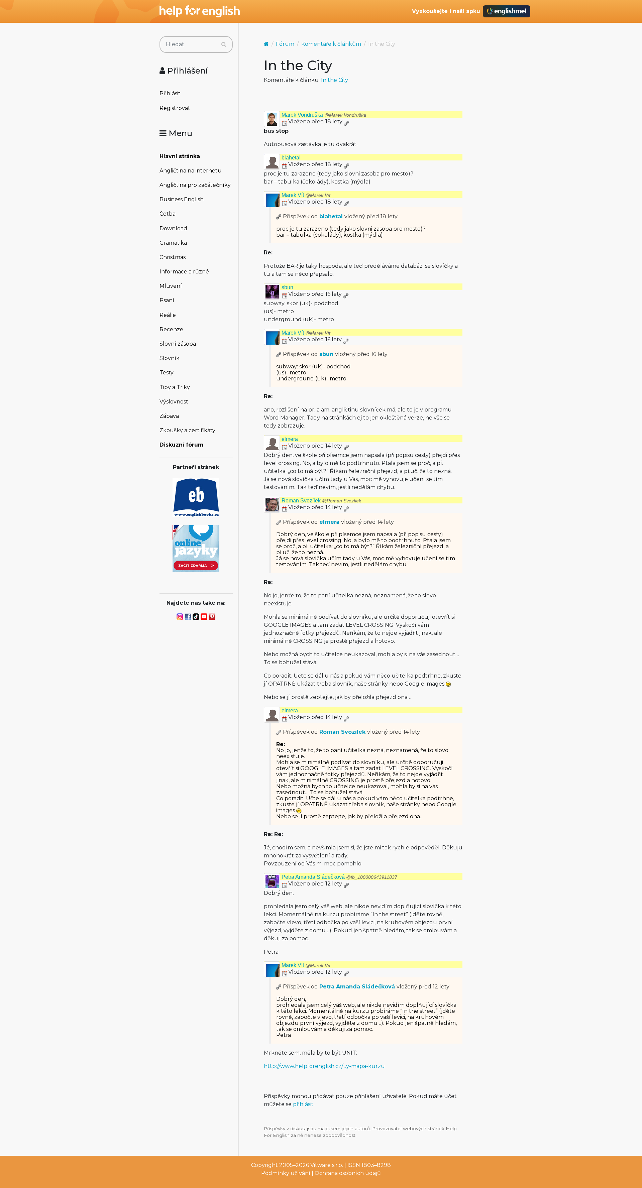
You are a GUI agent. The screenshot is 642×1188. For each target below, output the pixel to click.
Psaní (166, 300)
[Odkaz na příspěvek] (279, 216)
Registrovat (174, 108)
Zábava (169, 416)
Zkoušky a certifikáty (187, 430)
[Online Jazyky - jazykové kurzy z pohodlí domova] (196, 548)
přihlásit (303, 1104)
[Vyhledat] (223, 44)
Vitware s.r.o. (326, 1165)
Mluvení (170, 286)
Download (173, 228)
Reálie (167, 315)
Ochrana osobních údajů (348, 1173)
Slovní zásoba (177, 344)
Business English (181, 199)
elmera (290, 439)
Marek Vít (306, 195)
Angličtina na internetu (190, 170)
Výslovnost (173, 401)
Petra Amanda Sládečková (339, 877)
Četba (167, 214)
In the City (334, 80)
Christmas (172, 257)
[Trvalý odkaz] (346, 121)
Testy (166, 372)
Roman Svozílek (321, 500)
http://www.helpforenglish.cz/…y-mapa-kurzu (324, 1066)
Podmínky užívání (285, 1173)
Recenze (171, 329)
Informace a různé (184, 271)
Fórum (285, 44)
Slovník (169, 358)
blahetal (291, 157)
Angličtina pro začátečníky (195, 185)
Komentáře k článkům (331, 44)
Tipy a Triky (174, 387)
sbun (287, 287)
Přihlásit (170, 93)
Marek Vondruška (324, 115)
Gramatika (173, 243)
